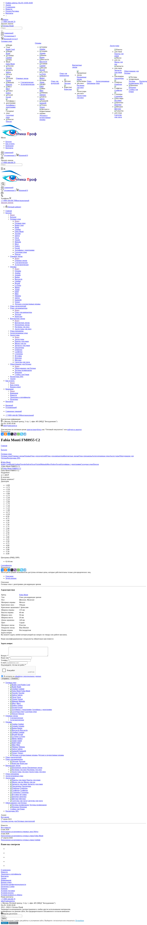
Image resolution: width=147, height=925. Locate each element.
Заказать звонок (7, 203)
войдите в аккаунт (74, 429)
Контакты (9, 148)
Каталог (9, 142)
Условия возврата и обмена (11, 895)
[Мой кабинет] (2, 158)
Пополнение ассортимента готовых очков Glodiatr (20, 840)
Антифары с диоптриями (71, 464)
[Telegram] (24, 434)
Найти (4, 918)
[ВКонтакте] (2, 434)
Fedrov (53, 464)
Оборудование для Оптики (25, 368)
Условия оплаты (7, 893)
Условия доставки (8, 891)
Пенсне (96, 464)
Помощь (4, 889)
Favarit (58, 464)
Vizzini (38, 464)
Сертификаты (6, 565)
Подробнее (79, 921)
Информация (6, 880)
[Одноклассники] (5, 434)
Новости (4, 872)
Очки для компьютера (23, 312)
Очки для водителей (38, 456)
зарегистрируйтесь (34, 429)
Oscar (33, 464)
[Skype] (21, 434)
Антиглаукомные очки (101, 456)
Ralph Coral (5, 464)
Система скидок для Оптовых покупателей (18, 821)
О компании (6, 870)
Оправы (18, 271)
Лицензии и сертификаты (11, 874)
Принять (5, 923)
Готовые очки (20, 223)
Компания (9, 146)
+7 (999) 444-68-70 (8, 22)
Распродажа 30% (13, 458)
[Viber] (15, 434)
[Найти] (2, 167)
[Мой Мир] (8, 434)
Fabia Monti (23, 595)
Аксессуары (19, 339)
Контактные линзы (22, 323)
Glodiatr (17, 464)
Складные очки (87, 464)
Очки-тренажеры (85, 456)
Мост (49, 464)
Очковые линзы (21, 260)
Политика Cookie (7, 886)
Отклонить (13, 923)
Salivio (28, 464)
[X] (12, 434)
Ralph (12, 464)
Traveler (23, 464)
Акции (3, 878)
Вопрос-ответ (6, 882)
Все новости (6, 827)
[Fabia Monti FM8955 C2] (11, 468)
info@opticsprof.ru (10, 426)
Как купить (10, 144)
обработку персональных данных (28, 676)
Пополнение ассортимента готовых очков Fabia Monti (22, 836)
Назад (12, 215)
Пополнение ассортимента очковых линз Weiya (19, 832)
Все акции (5, 817)
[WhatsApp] (18, 434)
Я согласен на (22, 676)
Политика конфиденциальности (13, 884)
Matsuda (44, 464)
